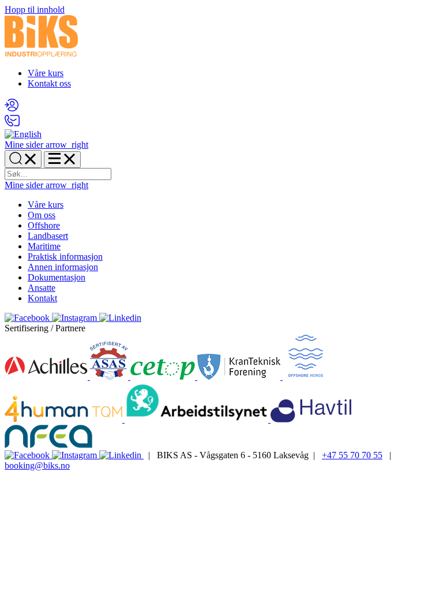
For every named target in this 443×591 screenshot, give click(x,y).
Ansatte (41, 288)
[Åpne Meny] (62, 159)
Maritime (44, 246)
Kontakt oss (49, 83)
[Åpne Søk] (23, 159)
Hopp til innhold (35, 9)
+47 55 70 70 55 (352, 455)
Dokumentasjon (56, 277)
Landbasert (48, 236)
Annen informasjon (63, 267)
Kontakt (42, 298)
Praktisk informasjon (65, 256)
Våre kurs (45, 73)
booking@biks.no (37, 465)
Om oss (41, 215)
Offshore (44, 225)
